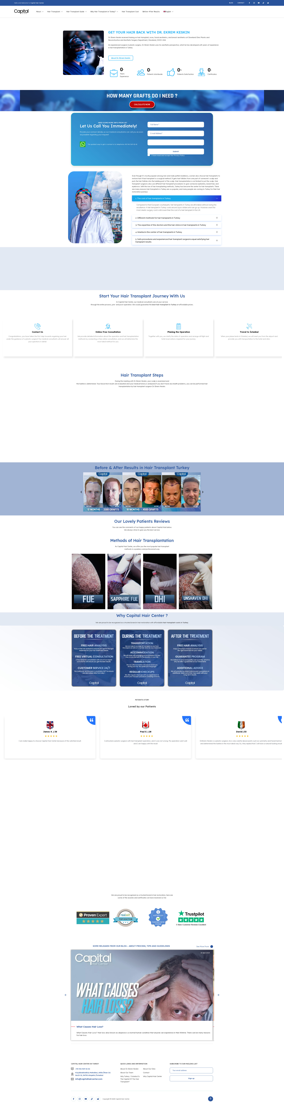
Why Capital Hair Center (152, 1076)
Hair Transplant (53, 12)
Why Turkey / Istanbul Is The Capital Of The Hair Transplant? (130, 1079)
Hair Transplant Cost (130, 12)
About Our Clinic (149, 1069)
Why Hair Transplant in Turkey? (103, 12)
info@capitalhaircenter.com (88, 1079)
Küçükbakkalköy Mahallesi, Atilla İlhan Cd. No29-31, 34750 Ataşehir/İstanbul (93, 1074)
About (38, 12)
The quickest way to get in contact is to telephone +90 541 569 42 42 (112, 144)
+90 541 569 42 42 (82, 1069)
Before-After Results (151, 12)
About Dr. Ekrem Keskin (129, 1069)
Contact (241, 3)
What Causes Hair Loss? (90, 1026)
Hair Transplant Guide (75, 12)
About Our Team (126, 1073)
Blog (231, 3)
